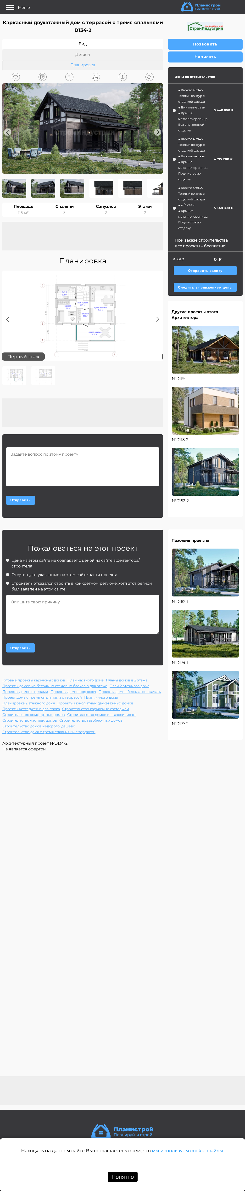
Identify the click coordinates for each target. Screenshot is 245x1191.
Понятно (122, 1177)
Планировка (82, 65)
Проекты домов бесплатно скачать (130, 692)
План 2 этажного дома (129, 686)
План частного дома (85, 680)
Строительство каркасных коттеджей (95, 709)
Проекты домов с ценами (25, 692)
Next (158, 132)
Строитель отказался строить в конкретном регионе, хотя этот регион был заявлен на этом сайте (81, 586)
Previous (8, 132)
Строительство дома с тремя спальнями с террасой (48, 732)
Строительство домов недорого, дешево (38, 726)
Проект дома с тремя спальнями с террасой (42, 697)
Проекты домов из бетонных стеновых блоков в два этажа (54, 686)
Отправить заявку (205, 270)
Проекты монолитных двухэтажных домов (95, 703)
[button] (16, 77)
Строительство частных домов (29, 720)
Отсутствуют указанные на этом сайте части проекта (64, 575)
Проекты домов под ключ (73, 692)
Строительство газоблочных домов (90, 720)
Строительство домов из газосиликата (101, 715)
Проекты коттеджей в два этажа (31, 709)
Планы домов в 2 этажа (126, 680)
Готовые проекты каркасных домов (33, 680)
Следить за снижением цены (205, 287)
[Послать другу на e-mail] (123, 77)
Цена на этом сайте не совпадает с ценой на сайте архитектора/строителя (75, 563)
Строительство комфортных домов (33, 715)
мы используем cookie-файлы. (188, 1150)
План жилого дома (101, 697)
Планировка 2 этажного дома (28, 703)
